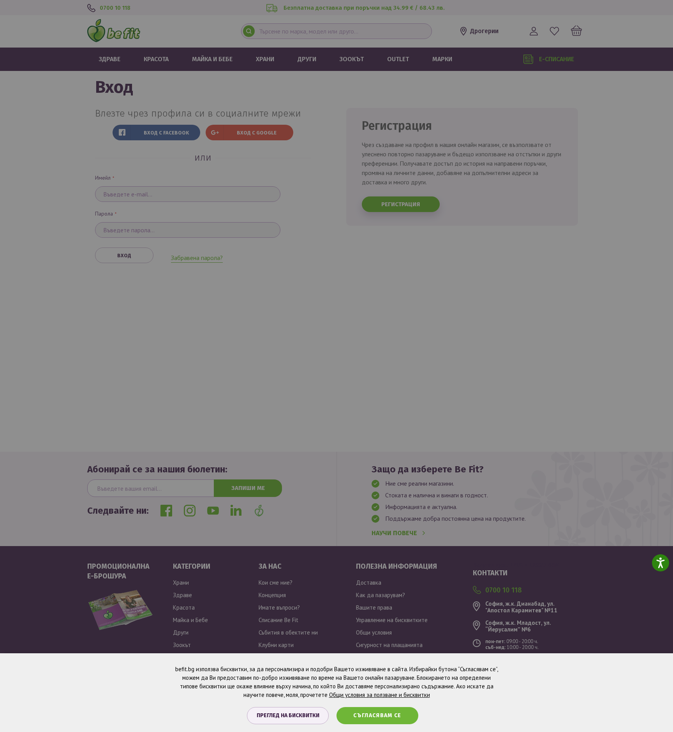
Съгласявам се (377, 715)
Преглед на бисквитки (288, 715)
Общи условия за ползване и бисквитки (379, 694)
